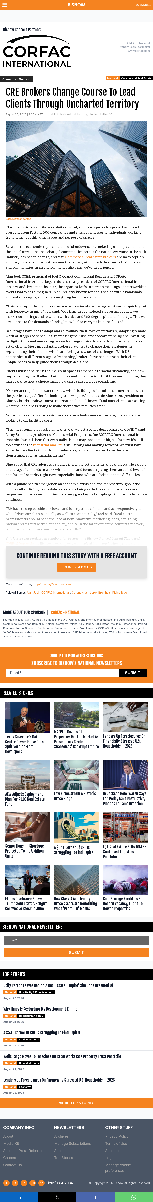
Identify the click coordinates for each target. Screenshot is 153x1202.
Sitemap (112, 1151)
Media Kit (11, 1143)
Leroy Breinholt (100, 592)
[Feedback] (41, 1183)
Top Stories (63, 1158)
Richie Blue (119, 592)
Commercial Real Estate (136, 78)
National (112, 78)
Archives (61, 1136)
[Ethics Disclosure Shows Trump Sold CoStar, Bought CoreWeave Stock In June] (27, 889)
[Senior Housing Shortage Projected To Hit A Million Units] (27, 836)
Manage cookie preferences (118, 1168)
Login (109, 1158)
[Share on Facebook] (95, 1197)
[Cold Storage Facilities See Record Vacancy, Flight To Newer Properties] (125, 889)
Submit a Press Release (22, 1151)
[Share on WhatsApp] (134, 1197)
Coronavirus (80, 592)
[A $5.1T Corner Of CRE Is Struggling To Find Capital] (76, 836)
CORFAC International (22, 544)
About (8, 1136)
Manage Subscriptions (72, 1143)
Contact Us (12, 1165)
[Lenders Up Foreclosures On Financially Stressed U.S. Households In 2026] (125, 729)
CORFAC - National (58, 114)
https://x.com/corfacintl (135, 46)
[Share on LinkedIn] (19, 1197)
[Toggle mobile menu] (6, 5)
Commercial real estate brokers (90, 257)
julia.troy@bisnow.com (54, 584)
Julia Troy (25, 584)
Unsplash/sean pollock (18, 218)
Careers (9, 1158)
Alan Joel (33, 592)
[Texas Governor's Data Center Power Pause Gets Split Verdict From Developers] (27, 729)
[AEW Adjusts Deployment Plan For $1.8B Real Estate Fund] (27, 784)
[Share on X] (57, 1197)
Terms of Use (116, 1143)
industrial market (47, 445)
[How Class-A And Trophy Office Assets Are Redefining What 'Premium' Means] (76, 889)
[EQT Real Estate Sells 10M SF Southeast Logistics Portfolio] (125, 836)
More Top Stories (76, 1103)
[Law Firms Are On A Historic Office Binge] (76, 784)
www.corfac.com (139, 50)
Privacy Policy (117, 1136)
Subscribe (143, 4)
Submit (132, 672)
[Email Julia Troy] (110, 114)
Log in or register (76, 567)
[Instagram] (32, 1183)
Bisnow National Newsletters (32, 927)
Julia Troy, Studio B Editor (91, 114)
